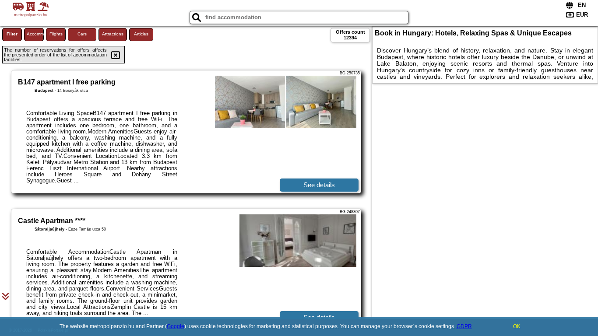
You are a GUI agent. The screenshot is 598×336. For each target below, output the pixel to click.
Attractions (112, 34)
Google (175, 326)
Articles (141, 34)
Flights (56, 34)
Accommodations (35, 34)
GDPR (464, 326)
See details (319, 185)
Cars (82, 34)
